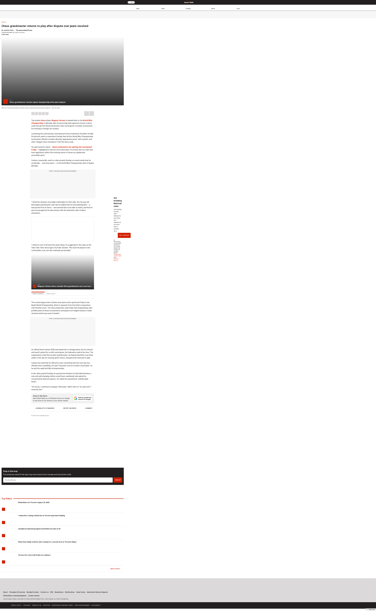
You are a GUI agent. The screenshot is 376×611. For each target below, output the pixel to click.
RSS (51, 592)
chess (43, 120)
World (4, 22)
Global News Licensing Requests (15, 596)
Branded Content (33, 592)
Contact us (44, 592)
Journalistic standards (44, 408)
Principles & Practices (17, 592)
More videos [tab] (51, 293)
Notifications (70, 592)
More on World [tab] (38, 293)
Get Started (124, 235)
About (5, 592)
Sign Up (118, 480)
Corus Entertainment (82, 605)
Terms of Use (36, 605)
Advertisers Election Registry (97, 592)
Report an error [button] (69, 408)
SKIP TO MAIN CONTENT (36, 1)
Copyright (27, 605)
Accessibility (96, 605)
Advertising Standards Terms (62, 605)
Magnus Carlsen (58, 120)
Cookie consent (33, 596)
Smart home (80, 592)
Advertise (46, 605)
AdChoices (372, 609)
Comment (89, 408)
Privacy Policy (16, 605)
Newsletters (59, 592)
